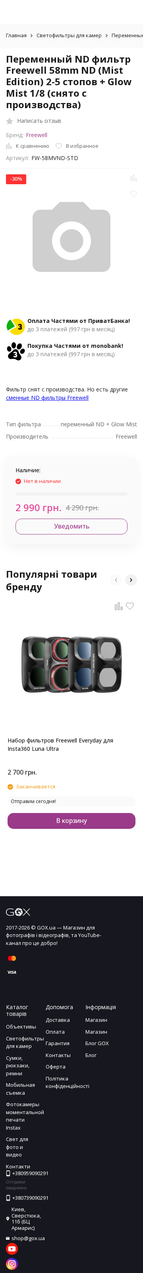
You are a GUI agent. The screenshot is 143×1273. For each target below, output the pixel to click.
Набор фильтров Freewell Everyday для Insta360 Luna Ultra (60, 744)
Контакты (58, 1055)
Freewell (36, 135)
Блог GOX (97, 1043)
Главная (16, 35)
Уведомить (71, 526)
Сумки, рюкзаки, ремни (17, 1065)
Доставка (58, 1019)
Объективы (21, 1026)
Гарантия (58, 1043)
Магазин (96, 1019)
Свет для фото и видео (17, 1147)
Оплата (55, 1031)
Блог (91, 1055)
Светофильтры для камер (69, 35)
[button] (116, 580)
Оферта (56, 1066)
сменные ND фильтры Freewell (47, 397)
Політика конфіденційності (67, 1082)
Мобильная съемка (20, 1088)
